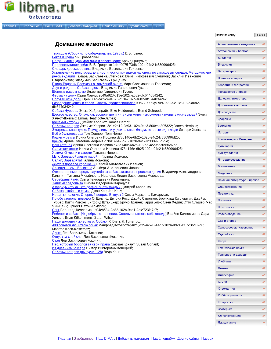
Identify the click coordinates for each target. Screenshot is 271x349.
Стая (56, 240)
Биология (224, 57)
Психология (226, 207)
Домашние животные (232, 105)
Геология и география (233, 85)
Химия (222, 281)
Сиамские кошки (65, 149)
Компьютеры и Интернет (235, 139)
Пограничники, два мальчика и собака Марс (86, 61)
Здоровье (224, 119)
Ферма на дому (64, 95)
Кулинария (225, 146)
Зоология (224, 125)
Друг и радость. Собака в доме (76, 88)
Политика (224, 200)
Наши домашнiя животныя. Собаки (80, 221)
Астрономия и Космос (233, 51)
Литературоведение (232, 159)
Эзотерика (225, 309)
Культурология (228, 152)
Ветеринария (227, 71)
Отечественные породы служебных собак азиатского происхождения (106, 172)
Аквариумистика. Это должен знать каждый (86, 187)
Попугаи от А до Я (66, 99)
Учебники (224, 261)
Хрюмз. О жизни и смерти (72, 152)
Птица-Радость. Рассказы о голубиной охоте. (87, 84)
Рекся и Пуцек (63, 57)
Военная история (230, 78)
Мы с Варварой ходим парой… (76, 156)
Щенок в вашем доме (69, 91)
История (224, 132)
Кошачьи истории (65, 122)
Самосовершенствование (235, 227)
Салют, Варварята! (67, 160)
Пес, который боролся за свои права (81, 244)
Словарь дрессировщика (71, 68)
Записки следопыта (67, 183)
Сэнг (55, 210)
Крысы (57, 141)
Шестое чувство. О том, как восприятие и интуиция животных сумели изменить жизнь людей (125, 114)
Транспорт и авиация (232, 254)
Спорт (222, 241)
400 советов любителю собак (75, 225)
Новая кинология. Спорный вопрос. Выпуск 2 (88, 194)
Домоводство (227, 112)
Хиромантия (226, 288)
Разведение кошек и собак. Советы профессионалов (94, 103)
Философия (226, 275)
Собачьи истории (65, 126)
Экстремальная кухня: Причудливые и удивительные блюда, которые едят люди (115, 130)
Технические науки (231, 247)
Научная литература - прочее (238, 180)
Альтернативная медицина (236, 44)
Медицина (225, 173)
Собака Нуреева (65, 110)
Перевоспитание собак (70, 65)
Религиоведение (229, 214)
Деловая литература (232, 98)
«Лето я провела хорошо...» (73, 164)
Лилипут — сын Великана (72, 168)
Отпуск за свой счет (67, 236)
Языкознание (227, 322)
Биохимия (225, 64)
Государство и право (232, 91)
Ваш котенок (62, 145)
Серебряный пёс (65, 179)
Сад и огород (227, 220)
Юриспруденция (229, 315)
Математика (226, 166)
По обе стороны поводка (71, 198)
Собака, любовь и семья (71, 191)
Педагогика (226, 193)
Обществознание (230, 186)
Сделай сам (226, 234)
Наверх (207, 338)
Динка (57, 233)
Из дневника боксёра (68, 248)
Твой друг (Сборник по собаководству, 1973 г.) (88, 53)
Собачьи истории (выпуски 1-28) (77, 252)
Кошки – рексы (63, 137)
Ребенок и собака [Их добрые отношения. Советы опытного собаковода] (109, 214)
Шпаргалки (225, 302)
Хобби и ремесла (230, 295)
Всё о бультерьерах (67, 133)
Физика (223, 268)
